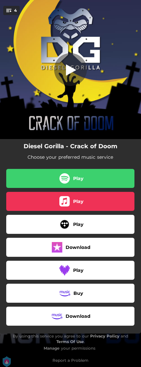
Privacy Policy (104, 336)
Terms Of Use (70, 341)
